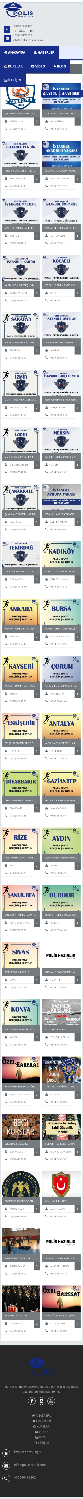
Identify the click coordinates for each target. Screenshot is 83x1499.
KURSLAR (15, 66)
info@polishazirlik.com (28, 40)
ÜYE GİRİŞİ (72, 93)
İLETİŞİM (14, 80)
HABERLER (45, 52)
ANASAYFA (16, 52)
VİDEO (39, 66)
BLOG (61, 66)
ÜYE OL (51, 93)
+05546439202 (23, 31)
